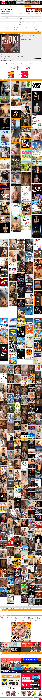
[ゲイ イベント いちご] (24, 541)
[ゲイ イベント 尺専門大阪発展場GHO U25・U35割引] (26, 143)
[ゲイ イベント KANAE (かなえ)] (36, 95)
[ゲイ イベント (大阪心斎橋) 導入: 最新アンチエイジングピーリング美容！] (16, 178)
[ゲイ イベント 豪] (26, 121)
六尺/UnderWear (20, 17)
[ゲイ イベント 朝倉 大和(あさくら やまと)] (38, 462)
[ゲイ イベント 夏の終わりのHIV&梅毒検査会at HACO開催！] (4, 323)
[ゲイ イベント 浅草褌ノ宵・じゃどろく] (10, 398)
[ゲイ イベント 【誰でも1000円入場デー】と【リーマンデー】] (31, 376)
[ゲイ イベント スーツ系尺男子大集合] (31, 475)
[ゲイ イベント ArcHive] (24, 588)
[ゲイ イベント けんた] (10, 388)
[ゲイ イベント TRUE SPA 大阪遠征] (26, 84)
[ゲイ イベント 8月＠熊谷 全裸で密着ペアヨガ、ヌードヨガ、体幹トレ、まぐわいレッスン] (38, 449)
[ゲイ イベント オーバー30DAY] (17, 474)
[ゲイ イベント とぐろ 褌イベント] (24, 513)
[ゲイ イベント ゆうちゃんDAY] (29, 256)
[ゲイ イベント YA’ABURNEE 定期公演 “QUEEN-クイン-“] (21, 266)
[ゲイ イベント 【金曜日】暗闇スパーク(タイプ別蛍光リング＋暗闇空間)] (38, 381)
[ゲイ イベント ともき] (10, 560)
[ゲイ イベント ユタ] (38, 546)
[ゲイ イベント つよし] (17, 530)
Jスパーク (3, 58)
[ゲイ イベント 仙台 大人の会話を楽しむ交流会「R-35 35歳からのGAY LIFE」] (29, 353)
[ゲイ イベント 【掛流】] (17, 425)
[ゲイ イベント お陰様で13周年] (5, 99)
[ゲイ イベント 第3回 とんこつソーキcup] (37, 335)
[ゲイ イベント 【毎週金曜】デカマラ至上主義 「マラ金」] (31, 399)
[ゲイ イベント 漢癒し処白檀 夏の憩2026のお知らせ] (5, 163)
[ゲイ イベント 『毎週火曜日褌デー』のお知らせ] (13, 256)
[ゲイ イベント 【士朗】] (17, 581)
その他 (36, 29)
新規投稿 (21, 13)
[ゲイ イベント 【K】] (10, 522)
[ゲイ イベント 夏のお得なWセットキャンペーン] (36, 160)
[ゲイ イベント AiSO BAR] (36, 85)
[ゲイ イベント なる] (38, 496)
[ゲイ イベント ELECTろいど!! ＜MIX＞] (10, 579)
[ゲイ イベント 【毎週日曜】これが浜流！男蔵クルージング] (31, 414)
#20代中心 (5, 56)
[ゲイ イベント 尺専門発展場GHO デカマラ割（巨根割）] (38, 524)
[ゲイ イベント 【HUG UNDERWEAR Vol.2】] (21, 244)
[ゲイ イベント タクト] (16, 194)
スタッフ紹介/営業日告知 (20, 24)
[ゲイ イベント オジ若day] (37, 244)
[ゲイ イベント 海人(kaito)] (24, 370)
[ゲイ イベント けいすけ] (10, 551)
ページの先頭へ (36, 697)
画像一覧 (13, 13)
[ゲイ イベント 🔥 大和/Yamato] (24, 455)
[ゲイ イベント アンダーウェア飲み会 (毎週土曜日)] (38, 422)
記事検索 (36, 13)
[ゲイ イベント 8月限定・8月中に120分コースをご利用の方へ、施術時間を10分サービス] (16, 209)
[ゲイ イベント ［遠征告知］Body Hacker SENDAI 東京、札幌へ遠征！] (17, 454)
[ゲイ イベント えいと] (31, 394)
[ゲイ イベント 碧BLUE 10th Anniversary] (36, 231)
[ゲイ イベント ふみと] (3, 424)
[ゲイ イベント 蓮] (38, 601)
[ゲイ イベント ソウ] (38, 374)
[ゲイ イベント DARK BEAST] (21, 279)
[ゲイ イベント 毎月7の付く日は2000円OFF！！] (31, 529)
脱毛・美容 (5, 29)
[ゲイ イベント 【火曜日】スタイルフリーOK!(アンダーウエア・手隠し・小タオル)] (37, 254)
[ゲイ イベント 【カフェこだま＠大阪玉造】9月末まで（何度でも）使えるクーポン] (36, 148)
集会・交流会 (36, 27)
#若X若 (9, 56)
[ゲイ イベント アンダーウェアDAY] (31, 466)
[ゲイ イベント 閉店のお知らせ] (4, 352)
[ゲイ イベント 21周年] (37, 346)
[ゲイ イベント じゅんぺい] (26, 178)
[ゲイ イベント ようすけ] (31, 507)
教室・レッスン (5, 27)
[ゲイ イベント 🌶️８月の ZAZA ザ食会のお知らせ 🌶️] (17, 541)
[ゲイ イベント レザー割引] (31, 588)
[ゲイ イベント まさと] (3, 563)
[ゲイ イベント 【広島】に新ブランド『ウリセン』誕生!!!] (17, 406)
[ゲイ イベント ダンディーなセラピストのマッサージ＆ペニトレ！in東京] (16, 123)
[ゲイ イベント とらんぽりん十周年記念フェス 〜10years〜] (17, 562)
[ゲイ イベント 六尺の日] (31, 385)
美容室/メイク (3, 618)
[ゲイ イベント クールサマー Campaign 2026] (36, 206)
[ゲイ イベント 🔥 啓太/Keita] (10, 408)
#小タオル (24, 56)
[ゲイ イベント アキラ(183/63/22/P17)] (38, 489)
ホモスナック (10, 617)
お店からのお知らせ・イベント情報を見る (35, 605)
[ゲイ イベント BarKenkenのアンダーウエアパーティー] (10, 445)
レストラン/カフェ (31, 617)
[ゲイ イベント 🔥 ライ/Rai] (31, 470)
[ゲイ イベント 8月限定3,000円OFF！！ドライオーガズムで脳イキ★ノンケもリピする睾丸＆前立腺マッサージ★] (31, 480)
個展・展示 (15, 29)
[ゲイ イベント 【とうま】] (10, 464)
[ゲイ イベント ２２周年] (13, 358)
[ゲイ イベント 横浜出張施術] (17, 493)
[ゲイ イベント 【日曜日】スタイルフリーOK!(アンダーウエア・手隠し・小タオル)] (31, 540)
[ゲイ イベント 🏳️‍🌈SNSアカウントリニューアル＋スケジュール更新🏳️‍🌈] (4, 261)
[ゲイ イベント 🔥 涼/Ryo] (31, 404)
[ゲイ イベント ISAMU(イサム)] (37, 310)
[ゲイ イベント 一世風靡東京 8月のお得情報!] (5, 176)
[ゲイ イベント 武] (38, 395)
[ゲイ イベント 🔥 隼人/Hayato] (31, 441)
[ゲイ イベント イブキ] (13, 244)
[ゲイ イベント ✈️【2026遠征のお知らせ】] (26, 193)
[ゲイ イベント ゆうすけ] (3, 451)
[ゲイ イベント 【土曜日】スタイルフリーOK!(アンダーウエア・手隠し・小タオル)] (38, 567)
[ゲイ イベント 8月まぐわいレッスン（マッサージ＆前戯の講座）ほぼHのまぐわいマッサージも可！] (31, 525)
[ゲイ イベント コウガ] (17, 552)
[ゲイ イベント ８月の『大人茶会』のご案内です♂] (16, 164)
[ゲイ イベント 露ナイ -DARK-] (38, 409)
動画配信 (23, 620)
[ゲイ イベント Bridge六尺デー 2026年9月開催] (24, 559)
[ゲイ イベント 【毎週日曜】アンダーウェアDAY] (31, 423)
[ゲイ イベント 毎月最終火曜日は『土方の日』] (4, 271)
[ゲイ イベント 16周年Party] (21, 342)
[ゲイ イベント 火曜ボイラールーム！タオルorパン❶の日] (37, 263)
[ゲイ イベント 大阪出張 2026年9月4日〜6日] (38, 594)
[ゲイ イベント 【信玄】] (3, 460)
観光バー (16, 617)
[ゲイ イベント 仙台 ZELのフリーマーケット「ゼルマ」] (24, 465)
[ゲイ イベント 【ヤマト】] (31, 576)
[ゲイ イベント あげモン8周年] (29, 330)
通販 (15, 620)
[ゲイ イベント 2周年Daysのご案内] (21, 331)
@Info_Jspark (4, 54)
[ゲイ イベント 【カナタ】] (24, 484)
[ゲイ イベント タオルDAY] (29, 244)
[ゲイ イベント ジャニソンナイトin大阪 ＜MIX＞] (24, 598)
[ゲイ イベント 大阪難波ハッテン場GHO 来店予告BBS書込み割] (4, 281)
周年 (7, 17)
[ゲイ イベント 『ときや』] (21, 312)
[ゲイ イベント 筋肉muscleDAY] (10, 531)
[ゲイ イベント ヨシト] (31, 554)
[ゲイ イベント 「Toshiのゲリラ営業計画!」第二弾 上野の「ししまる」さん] (24, 550)
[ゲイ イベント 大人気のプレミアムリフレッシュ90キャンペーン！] (36, 196)
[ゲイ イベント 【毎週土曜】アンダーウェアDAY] (31, 485)
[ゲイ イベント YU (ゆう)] (36, 178)
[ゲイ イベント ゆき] (17, 512)
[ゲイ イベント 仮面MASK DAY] (31, 594)
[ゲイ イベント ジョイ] (38, 475)
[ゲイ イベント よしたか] (17, 388)
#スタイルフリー (12, 56)
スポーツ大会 (16, 27)
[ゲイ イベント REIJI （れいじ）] (38, 539)
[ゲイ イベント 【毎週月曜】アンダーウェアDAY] (5, 186)
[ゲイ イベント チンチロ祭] (3, 507)
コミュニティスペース (31, 619)
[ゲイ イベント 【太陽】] (3, 368)
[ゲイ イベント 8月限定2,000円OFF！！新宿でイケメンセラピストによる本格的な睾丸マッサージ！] (4, 291)
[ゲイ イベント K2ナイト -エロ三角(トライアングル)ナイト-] (31, 489)
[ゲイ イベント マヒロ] (38, 388)
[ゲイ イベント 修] (31, 547)
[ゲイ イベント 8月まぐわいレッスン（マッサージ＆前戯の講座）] (31, 582)
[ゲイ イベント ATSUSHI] (26, 165)
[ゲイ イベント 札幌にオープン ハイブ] (24, 436)
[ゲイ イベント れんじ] (3, 582)
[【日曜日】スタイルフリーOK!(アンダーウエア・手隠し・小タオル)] (10, 34)
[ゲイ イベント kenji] (21, 292)
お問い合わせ (30, 697)
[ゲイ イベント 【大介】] (31, 389)
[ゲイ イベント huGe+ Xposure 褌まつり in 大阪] (17, 444)
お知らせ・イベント (34, 17)
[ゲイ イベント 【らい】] (24, 475)
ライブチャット (37, 618)
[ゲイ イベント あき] (21, 255)
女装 (22, 618)
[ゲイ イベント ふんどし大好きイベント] (38, 402)
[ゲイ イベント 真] (13, 277)
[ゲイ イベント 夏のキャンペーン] (26, 222)
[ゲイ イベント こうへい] (3, 396)
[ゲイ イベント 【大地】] (26, 94)
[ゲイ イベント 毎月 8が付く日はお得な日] (31, 409)
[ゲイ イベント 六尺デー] (3, 497)
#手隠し (21, 56)
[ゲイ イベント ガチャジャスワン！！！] (36, 188)
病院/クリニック (17, 618)
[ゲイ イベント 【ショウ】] (10, 473)
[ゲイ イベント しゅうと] (10, 504)
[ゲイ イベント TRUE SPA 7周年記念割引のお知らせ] (5, 137)
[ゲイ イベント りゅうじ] (24, 409)
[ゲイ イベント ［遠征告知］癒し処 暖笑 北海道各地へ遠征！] (16, 224)
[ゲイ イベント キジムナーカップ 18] (37, 323)
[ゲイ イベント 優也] (38, 468)
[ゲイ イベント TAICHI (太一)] (21, 302)
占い (1, 620)
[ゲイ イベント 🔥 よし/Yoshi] (31, 516)
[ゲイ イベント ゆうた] (3, 387)
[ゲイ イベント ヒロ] (38, 429)
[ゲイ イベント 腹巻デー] (10, 418)
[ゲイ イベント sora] (5, 110)
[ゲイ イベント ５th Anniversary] (13, 323)
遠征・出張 (34, 22)
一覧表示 (5, 13)
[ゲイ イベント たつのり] (24, 390)
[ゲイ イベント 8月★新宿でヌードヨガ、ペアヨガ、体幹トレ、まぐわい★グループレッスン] (4, 242)
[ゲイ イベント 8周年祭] (21, 321)
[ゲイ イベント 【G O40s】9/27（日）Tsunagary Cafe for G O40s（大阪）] (31, 432)
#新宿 (3, 56)
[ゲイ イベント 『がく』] (4, 252)
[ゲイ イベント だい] (10, 378)
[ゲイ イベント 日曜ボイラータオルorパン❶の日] (38, 574)
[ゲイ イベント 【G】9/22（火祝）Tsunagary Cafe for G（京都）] (31, 520)
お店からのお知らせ (22, 608)
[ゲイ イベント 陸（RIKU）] (17, 369)
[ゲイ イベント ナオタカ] (31, 561)
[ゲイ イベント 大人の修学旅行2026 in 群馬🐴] (4, 336)
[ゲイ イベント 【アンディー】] (31, 461)
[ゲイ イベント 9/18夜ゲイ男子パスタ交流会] (17, 415)
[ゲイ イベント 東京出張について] (31, 436)
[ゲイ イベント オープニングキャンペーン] (16, 114)
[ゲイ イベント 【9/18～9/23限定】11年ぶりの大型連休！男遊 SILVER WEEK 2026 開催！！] (38, 517)
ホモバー (2, 617)
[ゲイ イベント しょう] (3, 442)
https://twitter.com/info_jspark (25, 39)
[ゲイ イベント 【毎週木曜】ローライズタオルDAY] (31, 511)
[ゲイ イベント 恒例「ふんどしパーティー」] (10, 589)
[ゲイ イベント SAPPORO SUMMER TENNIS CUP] (13, 346)
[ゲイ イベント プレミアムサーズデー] (38, 456)
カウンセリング (10, 620)
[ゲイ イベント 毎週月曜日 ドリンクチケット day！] (36, 121)
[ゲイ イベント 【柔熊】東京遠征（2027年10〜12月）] (38, 482)
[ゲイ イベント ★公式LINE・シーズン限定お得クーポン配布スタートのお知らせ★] (26, 153)
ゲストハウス (24, 617)
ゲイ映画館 (30, 620)
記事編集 (29, 13)
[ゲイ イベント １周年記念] (16, 135)
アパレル (9, 618)
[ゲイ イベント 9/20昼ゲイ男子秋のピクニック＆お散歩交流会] (3, 526)
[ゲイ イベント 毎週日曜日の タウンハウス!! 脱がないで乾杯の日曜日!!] (10, 541)
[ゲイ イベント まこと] (10, 427)
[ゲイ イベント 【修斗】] (3, 433)
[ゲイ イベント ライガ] (37, 274)
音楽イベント (26, 27)
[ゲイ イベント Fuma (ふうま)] (36, 219)
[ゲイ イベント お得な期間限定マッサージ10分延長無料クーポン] (5, 219)
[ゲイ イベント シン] (16, 150)
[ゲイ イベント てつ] (31, 369)
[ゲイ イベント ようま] (4, 302)
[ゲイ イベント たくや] (38, 442)
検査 (26, 29)
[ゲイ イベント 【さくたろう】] (17, 521)
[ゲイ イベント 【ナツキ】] (13, 287)
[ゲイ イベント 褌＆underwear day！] (13, 267)
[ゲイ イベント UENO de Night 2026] (3, 535)
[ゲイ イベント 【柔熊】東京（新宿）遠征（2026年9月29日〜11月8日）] (31, 569)
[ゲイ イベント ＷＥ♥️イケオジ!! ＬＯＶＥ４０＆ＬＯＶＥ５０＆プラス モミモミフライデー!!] (24, 579)
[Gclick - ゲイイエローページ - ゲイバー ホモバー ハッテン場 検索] (6, 2)
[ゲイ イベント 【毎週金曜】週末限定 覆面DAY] (31, 493)
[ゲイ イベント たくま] (10, 513)
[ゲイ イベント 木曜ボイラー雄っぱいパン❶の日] (24, 569)
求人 (20, 22)
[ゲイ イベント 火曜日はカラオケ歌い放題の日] (29, 287)
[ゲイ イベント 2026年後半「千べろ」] (3, 378)
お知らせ (7, 22)
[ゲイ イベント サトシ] (31, 533)
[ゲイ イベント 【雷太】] (3, 488)
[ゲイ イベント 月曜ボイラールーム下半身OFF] (36, 134)
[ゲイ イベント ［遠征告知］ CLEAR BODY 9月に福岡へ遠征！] (17, 464)
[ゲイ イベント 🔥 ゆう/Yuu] (24, 494)
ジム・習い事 (37, 617)
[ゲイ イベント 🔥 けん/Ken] (36, 169)
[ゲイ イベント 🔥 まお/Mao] (31, 498)
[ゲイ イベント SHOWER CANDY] (17, 397)
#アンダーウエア (17, 56)
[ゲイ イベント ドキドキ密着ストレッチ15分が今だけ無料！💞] (5, 123)
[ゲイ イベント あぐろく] (38, 367)
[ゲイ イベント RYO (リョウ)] (5, 228)
